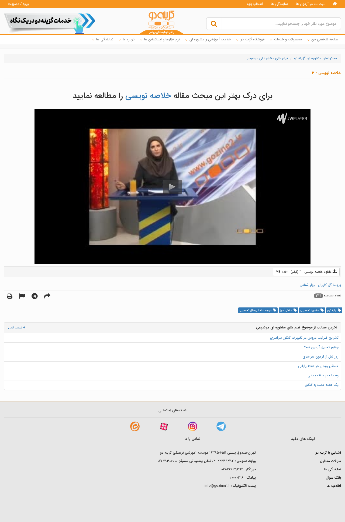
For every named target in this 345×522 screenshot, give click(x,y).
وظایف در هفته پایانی (323, 375)
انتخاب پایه (255, 4)
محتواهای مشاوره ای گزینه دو (315, 58)
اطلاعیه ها (334, 486)
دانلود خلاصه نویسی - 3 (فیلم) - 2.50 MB (304, 271)
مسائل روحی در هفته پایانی (318, 366)
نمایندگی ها (279, 4)
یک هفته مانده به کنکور (322, 385)
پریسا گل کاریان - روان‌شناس (320, 285)
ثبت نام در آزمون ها (310, 4)
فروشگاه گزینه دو (252, 39)
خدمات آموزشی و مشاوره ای (210, 39)
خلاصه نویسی (148, 96)
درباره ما (128, 39)
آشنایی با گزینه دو (328, 453)
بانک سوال (333, 478)
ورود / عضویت (18, 4)
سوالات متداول (330, 461)
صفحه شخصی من (325, 39)
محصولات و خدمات (288, 39)
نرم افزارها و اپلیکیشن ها (162, 39)
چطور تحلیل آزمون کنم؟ (321, 347)
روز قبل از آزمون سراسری (321, 356)
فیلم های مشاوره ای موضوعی (267, 58)
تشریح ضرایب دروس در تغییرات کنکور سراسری (304, 338)
